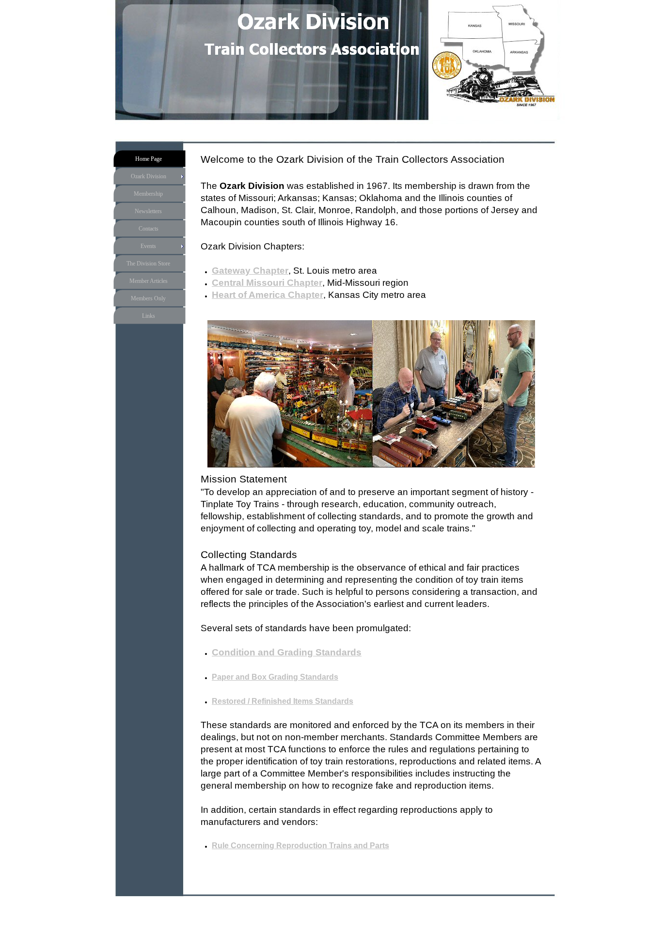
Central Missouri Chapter (267, 283)
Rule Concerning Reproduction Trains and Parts (300, 845)
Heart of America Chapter (267, 295)
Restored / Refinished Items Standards (282, 701)
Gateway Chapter (250, 270)
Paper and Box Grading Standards (275, 677)
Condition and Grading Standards (287, 652)
